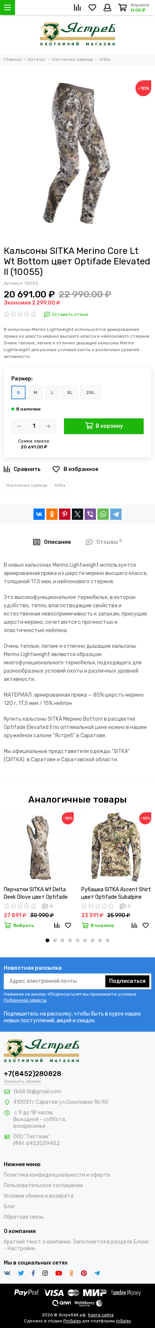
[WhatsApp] (103, 514)
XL (70, 392)
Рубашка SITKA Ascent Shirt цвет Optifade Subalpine (116, 893)
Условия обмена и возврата (38, 1196)
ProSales (72, 1321)
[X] (77, 514)
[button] (47, 940)
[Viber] (90, 514)
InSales (123, 1321)
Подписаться (127, 981)
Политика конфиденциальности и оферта (57, 1175)
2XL (90, 392)
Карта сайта (101, 1315)
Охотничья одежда (26, 485)
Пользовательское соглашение (43, 1185)
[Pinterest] (64, 514)
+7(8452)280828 (32, 1074)
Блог (9, 1206)
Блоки (141, 1242)
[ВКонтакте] (39, 514)
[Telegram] (116, 514)
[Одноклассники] (52, 514)
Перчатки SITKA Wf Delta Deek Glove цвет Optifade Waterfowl (36, 893)
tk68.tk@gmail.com (37, 1091)
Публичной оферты (25, 1000)
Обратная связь (24, 1217)
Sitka (60, 485)
